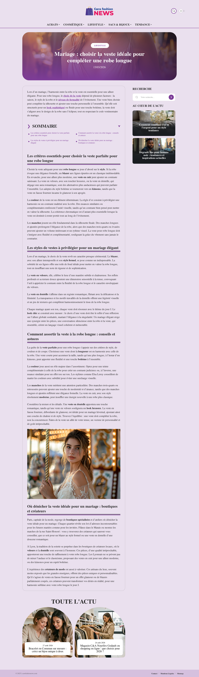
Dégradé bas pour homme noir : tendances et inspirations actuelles (154, 155)
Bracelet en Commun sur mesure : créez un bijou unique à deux (47, 649)
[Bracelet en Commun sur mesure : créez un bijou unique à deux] (47, 632)
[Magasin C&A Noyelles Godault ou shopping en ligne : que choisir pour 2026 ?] (100, 632)
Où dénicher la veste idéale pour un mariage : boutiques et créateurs (95, 141)
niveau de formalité (68, 99)
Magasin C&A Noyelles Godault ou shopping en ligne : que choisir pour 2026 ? (100, 648)
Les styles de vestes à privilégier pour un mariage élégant (49, 141)
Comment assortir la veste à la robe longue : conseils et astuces (98, 134)
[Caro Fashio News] (99, 11)
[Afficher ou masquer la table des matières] (88, 126)
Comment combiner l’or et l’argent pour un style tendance (154, 127)
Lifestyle (100, 45)
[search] (174, 11)
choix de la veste (72, 95)
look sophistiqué (56, 107)
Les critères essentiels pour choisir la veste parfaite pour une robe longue (50, 134)
